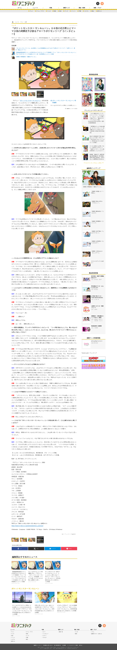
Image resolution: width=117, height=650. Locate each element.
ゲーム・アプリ (40, 10)
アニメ (31, 10)
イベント (73, 10)
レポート (44, 635)
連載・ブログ (97, 7)
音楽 (60, 10)
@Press (80, 645)
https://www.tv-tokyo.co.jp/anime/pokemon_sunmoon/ (27, 526)
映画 (55, 10)
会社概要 (64, 645)
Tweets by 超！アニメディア (89, 353)
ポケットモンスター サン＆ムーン (30, 100)
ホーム (20, 7)
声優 (80, 10)
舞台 (93, 10)
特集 (51, 7)
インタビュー (45, 633)
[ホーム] (13, 22)
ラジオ (76, 631)
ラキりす (44, 637)
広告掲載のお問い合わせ (48, 645)
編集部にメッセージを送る (72, 108)
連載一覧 (61, 631)
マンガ (49, 10)
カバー (44, 631)
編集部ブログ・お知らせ (96, 633)
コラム (92, 631)
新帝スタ (99, 10)
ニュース (35, 7)
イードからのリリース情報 (72, 645)
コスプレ (86, 10)
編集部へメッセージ (38, 645)
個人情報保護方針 (57, 645)
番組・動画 (82, 7)
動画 (76, 633)
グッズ (66, 10)
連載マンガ (66, 7)
